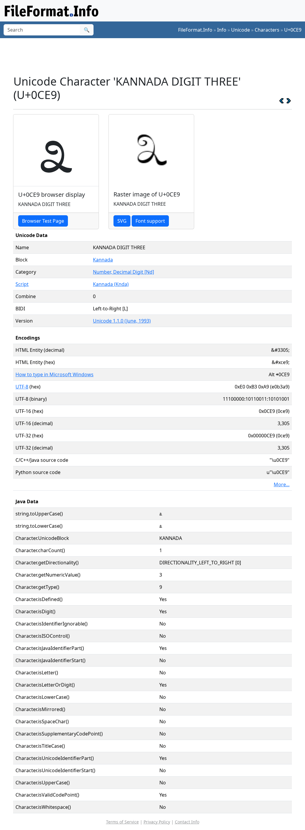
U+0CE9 (292, 30)
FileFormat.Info (195, 30)
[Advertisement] (156, 56)
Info (221, 30)
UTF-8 (21, 386)
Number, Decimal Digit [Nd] (123, 272)
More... (282, 484)
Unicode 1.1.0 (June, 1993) (122, 321)
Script (22, 284)
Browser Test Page (43, 221)
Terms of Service (122, 822)
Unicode (240, 30)
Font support (150, 221)
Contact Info (187, 822)
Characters (267, 30)
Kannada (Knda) (111, 284)
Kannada (103, 259)
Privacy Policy (157, 822)
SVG (122, 221)
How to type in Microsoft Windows (54, 374)
